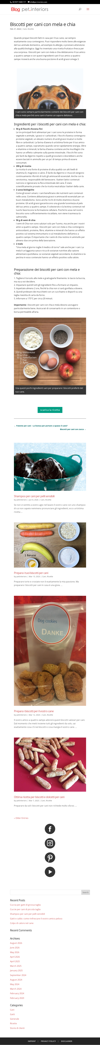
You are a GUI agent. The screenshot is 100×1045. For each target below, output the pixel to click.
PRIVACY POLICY (48, 1041)
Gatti (12, 1014)
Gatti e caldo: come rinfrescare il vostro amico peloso (36, 918)
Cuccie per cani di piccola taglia (25, 909)
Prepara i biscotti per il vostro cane (34, 711)
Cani (25, 29)
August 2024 (16, 979)
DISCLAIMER (66, 1041)
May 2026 (14, 952)
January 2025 (16, 970)
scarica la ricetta (50, 410)
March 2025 (15, 965)
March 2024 (15, 988)
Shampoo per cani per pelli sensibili (34, 496)
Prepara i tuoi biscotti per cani (31, 573)
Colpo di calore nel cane (21, 923)
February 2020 (17, 998)
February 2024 (17, 993)
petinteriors (22, 500)
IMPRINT (32, 1041)
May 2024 (14, 984)
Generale (14, 1018)
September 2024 (18, 975)
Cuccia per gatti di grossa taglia (25, 904)
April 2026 (15, 956)
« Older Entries (21, 818)
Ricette (31, 29)
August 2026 (16, 943)
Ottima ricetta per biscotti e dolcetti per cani (39, 797)
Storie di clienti (17, 1028)
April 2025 (15, 961)
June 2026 (15, 947)
